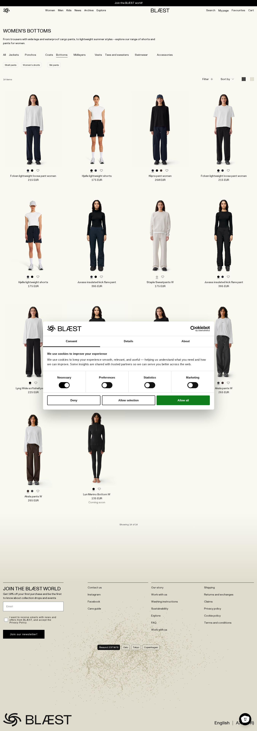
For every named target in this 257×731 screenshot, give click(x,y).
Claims (208, 601)
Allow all (183, 400)
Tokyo (136, 647)
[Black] (32, 170)
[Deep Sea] (28, 170)
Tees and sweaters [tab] (117, 55)
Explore (101, 10)
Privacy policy (212, 608)
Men (60, 10)
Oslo (125, 647)
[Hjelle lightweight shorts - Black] (97, 129)
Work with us (159, 594)
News (78, 10)
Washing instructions (164, 601)
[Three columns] (252, 79)
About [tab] (185, 341)
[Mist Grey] (157, 277)
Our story (157, 587)
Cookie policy (212, 615)
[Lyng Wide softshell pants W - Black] (33, 342)
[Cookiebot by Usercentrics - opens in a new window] (193, 329)
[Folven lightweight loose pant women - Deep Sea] (33, 129)
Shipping (209, 587)
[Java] (161, 170)
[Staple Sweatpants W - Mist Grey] (160, 235)
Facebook (94, 601)
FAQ (153, 622)
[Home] (6, 10)
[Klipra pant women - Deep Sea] (160, 129)
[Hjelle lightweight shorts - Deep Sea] (33, 235)
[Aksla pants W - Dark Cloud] (223, 342)
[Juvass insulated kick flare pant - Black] (223, 235)
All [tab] (4, 55)
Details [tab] (128, 341)
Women (50, 10)
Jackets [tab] (14, 55)
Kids (69, 10)
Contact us (95, 587)
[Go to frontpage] (12, 719)
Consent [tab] (71, 341)
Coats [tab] (49, 55)
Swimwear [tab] (141, 55)
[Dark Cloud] (218, 383)
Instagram (94, 594)
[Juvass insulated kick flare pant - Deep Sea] (97, 235)
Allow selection (128, 400)
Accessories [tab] (165, 55)
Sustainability (159, 608)
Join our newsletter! (23, 634)
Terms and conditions (218, 622)
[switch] (107, 385)
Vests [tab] (98, 55)
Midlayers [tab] (80, 55)
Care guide (94, 608)
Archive (89, 10)
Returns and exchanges (218, 594)
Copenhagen (151, 647)
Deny (73, 400)
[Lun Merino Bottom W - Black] (97, 448)
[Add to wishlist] (38, 171)
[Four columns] (244, 79)
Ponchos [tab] (30, 55)
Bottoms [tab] (62, 55)
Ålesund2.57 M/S (108, 647)
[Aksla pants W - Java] (33, 450)
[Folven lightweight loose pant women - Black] (223, 129)
